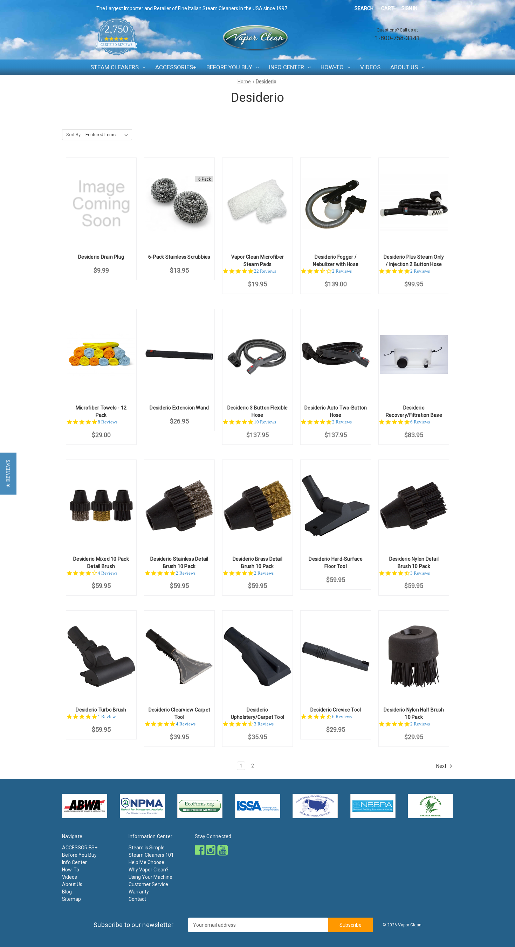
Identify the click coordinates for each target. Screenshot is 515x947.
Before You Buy (229, 67)
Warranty (139, 892)
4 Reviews (107, 573)
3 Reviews (420, 573)
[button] (8, 473)
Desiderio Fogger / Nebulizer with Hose (335, 260)
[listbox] (108, 134)
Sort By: (74, 134)
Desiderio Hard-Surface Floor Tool (336, 562)
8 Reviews (107, 422)
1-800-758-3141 (397, 38)
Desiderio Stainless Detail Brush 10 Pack (179, 562)
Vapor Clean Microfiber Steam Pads (257, 260)
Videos (370, 67)
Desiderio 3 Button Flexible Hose (257, 411)
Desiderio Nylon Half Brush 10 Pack (414, 713)
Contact (137, 899)
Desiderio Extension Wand (179, 408)
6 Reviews (420, 422)
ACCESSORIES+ (176, 67)
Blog (67, 892)
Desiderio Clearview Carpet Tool (180, 713)
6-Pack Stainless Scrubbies (179, 257)
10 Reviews (265, 422)
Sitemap (71, 899)
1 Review (107, 716)
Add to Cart (101, 209)
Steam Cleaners (114, 67)
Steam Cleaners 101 (151, 855)
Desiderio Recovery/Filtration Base (414, 411)
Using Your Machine (150, 877)
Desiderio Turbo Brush (101, 710)
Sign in (409, 8)
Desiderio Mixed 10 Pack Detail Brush (101, 562)
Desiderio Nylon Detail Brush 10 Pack (414, 562)
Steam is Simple (147, 847)
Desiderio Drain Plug (101, 257)
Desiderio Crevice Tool (335, 710)
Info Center (286, 67)
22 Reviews (265, 271)
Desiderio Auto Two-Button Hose (335, 411)
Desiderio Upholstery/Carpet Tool (257, 713)
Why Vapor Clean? (149, 869)
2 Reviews (342, 271)
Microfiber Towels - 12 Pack (101, 411)
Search (364, 8)
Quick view (100, 197)
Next (441, 766)
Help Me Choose (146, 862)
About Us (404, 67)
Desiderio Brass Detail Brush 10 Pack (258, 562)
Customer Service (148, 884)
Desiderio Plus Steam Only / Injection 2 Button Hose (414, 260)
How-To (332, 67)
